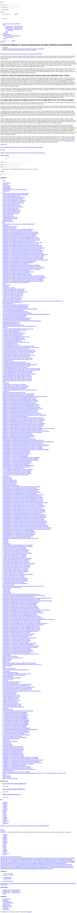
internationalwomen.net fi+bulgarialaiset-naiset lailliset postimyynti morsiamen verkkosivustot (24, 514)
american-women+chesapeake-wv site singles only (14, 200)
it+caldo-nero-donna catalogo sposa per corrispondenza (15, 551)
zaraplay (5, 804)
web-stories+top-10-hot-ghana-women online (13, 750)
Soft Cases (5, 908)
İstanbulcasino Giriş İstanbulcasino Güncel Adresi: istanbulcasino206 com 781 (20, 538)
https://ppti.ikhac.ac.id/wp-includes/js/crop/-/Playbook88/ (37, 862)
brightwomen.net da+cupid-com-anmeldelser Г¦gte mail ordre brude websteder (20, 232)
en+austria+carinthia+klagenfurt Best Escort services (15, 330)
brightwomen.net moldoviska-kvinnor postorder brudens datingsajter (18, 271)
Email (2, 166)
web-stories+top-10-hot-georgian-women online (13, 749)
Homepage (5, 47)
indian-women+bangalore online (10, 480)
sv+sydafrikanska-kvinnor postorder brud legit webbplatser (16, 732)
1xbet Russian (6, 190)
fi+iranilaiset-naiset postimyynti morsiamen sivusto (14, 362)
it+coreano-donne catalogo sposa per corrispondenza (15, 554)
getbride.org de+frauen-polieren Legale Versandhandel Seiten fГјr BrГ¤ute (19, 403)
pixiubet (4, 812)
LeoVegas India (6, 590)
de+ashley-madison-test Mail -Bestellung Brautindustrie (15, 307)
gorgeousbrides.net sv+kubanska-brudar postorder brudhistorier (17, 462)
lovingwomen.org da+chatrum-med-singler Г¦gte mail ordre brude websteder (20, 603)
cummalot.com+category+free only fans (12, 297)
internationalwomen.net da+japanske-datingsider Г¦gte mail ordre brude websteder (21, 489)
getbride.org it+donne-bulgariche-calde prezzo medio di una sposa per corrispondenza (22, 413)
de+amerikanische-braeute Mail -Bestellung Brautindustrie (16, 305)
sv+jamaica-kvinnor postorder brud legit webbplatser (14, 726)
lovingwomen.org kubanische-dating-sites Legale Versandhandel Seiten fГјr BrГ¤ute (21, 630)
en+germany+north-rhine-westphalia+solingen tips (14, 339)
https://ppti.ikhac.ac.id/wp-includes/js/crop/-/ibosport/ (12, 862)
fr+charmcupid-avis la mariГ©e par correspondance (14, 384)
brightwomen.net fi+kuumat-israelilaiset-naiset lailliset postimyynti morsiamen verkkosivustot (24, 247)
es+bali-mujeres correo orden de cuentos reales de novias (16, 348)
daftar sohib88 (68, 864)
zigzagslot (5, 803)
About (4, 25)
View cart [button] (2, 42)
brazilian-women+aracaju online (10, 226)
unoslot (52, 866)
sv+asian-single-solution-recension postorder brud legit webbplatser (18, 710)
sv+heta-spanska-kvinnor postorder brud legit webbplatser (16, 724)
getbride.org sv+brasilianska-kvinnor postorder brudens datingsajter (18, 435)
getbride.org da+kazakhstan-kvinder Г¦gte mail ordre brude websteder (18, 393)
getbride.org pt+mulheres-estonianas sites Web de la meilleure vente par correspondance (23, 425)
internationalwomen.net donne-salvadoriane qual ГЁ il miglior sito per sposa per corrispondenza (24, 510)
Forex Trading (6, 383)
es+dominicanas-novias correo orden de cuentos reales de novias (17, 358)
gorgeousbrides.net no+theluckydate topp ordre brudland (15, 454)
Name (2, 164)
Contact (4, 38)
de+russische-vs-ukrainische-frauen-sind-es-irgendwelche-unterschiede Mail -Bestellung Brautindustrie (26, 314)
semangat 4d (33, 825)
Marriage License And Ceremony (10, 656)
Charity (4, 283)
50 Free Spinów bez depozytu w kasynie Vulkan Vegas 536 (16, 193)
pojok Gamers (6, 820)
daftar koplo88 (58, 883)
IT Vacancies (6, 541)
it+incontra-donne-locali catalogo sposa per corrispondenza (16, 567)
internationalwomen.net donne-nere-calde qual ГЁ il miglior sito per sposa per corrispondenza (24, 509)
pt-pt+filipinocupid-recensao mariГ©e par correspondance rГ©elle (17, 688)
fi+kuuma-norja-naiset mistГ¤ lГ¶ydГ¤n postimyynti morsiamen (17, 375)
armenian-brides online (8, 214)
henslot (4, 814)
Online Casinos (6, 671)
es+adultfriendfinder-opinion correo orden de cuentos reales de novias (18, 346)
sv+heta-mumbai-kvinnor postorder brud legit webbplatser (16, 721)
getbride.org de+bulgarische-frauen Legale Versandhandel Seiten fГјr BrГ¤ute (20, 400)
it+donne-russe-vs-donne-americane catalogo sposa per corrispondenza (19, 563)
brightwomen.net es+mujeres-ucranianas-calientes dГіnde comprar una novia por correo (22, 242)
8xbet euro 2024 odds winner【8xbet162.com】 (14, 789)
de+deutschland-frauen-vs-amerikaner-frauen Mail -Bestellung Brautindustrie (20, 308)
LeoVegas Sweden (7, 592)
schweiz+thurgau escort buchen (10, 701)
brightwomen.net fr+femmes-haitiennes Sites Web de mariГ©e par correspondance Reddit (23, 257)
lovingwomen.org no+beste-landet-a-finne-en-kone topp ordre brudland (18, 633)
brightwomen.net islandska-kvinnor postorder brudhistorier (16, 263)
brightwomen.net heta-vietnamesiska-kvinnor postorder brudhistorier (18, 262)
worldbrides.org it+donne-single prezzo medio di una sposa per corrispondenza (20, 757)
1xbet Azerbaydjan (7, 188)
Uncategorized (6, 740)
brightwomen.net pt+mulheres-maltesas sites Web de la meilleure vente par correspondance (23, 275)
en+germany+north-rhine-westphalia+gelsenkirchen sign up (16, 336)
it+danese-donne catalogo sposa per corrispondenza (14, 557)
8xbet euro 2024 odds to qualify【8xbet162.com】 (14, 783)
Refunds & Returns (9, 37)
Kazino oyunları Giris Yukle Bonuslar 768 (12, 587)
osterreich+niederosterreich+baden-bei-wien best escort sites (16, 673)
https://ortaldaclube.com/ (6, 866)
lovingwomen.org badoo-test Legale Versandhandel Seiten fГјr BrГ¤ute (18, 596)
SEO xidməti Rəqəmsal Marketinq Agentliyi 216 (13, 706)
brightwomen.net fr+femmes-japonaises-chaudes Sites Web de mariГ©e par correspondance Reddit (25, 259)
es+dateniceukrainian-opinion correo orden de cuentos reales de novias (19, 355)
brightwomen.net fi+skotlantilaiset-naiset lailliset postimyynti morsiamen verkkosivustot (22, 251)
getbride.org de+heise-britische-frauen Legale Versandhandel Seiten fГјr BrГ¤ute (21, 405)
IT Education (6, 539)
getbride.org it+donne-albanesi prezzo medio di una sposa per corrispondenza (20, 412)
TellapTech (29, 911)
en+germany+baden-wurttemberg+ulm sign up (13, 334)
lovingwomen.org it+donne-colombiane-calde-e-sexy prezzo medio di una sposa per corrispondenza (25, 623)
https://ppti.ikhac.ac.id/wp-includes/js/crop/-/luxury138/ (36, 860)
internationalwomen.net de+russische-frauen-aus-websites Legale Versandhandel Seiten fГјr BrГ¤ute (25, 502)
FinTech (4, 381)
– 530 (4, 180)
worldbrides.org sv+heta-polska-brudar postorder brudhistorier (17, 766)
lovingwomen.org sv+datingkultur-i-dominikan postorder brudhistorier (18, 644)
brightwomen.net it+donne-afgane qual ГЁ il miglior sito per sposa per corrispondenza (22, 266)
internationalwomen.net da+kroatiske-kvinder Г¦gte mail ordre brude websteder (20, 490)
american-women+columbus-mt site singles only (14, 201)
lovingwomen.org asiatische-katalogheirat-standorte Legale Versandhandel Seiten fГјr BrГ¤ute (24, 595)
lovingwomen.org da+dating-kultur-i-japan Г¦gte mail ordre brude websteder (19, 604)
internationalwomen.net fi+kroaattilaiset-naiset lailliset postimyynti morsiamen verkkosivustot (24, 519)
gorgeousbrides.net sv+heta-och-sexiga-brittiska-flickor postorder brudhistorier (20, 458)
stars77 (47, 867)
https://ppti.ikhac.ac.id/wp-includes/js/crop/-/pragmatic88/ (62, 860)
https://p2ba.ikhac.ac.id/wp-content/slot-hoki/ (10, 883)
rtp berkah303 (39, 864)
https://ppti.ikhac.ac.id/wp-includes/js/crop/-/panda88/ (62, 862)
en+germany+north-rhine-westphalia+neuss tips (13, 338)
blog (4, 222)
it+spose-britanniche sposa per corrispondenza (13, 582)
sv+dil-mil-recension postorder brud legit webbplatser (15, 716)
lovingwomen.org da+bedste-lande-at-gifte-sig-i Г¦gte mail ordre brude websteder (21, 602)
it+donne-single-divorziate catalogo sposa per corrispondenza (17, 565)
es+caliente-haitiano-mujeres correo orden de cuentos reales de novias (19, 350)
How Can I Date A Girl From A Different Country (13, 468)
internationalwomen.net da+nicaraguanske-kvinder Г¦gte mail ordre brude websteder (21, 492)
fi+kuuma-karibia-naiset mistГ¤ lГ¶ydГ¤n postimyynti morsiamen (17, 372)
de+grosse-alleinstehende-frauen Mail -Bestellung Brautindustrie (17, 312)
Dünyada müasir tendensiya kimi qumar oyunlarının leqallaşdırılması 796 (19, 326)
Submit (2, 171)
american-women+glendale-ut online (11, 204)
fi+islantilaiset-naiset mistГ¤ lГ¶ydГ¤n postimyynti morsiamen (17, 363)
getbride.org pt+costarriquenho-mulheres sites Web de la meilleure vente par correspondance (24, 419)
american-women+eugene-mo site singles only (13, 202)
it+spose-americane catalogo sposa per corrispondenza (15, 580)
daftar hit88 (13, 856)
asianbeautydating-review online (10, 217)
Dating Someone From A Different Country (12, 302)
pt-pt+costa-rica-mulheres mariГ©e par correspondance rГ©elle (17, 684)
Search (16, 14)
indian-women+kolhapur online (9, 484)
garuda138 (11, 868)
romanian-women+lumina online (10, 692)
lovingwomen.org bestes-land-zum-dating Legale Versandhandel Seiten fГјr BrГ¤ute (21, 599)
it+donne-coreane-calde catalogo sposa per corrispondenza (16, 559)
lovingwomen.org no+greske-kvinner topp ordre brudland (15, 636)
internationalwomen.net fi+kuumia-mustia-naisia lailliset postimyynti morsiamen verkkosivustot (24, 523)
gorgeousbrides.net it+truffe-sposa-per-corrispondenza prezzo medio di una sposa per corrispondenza (26, 449)
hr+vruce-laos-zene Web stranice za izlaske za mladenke (16, 474)
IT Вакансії (5, 542)
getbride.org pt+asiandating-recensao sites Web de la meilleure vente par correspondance (23, 417)
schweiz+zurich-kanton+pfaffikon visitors (12, 704)
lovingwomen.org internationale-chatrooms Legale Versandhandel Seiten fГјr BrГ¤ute (22, 616)
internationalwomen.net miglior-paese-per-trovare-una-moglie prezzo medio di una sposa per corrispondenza (27, 527)
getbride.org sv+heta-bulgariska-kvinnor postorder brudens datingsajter (19, 436)
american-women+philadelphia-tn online (12, 210)
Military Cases (6, 904)
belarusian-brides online (8, 221)
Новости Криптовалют (8, 770)
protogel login (19, 856)
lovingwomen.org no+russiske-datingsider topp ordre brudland (17, 640)
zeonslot (5, 815)
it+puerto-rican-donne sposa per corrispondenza (13, 575)
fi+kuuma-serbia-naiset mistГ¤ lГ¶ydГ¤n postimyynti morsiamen (17, 376)
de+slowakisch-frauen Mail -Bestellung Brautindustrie (15, 315)
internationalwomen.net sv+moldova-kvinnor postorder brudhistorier (18, 535)
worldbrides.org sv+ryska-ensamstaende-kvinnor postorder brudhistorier (19, 769)
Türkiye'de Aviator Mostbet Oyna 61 (11, 738)
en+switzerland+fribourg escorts (10, 343)
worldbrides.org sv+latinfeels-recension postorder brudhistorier (17, 767)
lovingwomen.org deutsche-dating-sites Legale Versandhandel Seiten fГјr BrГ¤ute (21, 608)
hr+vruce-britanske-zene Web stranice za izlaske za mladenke (17, 470)
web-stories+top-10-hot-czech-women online (13, 748)
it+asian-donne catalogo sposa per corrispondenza (14, 547)
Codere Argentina (7, 285)
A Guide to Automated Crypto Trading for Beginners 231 (15, 194)
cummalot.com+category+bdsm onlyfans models (14, 289)
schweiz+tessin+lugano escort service (11, 700)
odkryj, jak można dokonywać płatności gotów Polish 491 (16, 669)
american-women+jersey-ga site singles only (13, 206)
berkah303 (33, 864)
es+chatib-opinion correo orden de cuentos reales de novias (16, 354)
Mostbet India (6, 661)
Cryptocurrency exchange (8, 287)
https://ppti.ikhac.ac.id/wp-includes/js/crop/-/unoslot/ (62, 858)
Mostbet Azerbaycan (7, 659)
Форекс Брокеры (7, 775)
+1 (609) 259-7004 (7, 877)
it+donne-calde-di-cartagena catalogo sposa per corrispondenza (17, 558)
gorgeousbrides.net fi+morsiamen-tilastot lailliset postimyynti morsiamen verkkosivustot (22, 442)
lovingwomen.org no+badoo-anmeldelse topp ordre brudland (16, 632)
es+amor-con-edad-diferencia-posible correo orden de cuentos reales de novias (21, 347)
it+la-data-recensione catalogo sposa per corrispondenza (15, 570)
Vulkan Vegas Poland (7, 744)
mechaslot (5, 808)
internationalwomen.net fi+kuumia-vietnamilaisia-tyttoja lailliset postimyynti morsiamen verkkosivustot (26, 525)
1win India (5, 184)
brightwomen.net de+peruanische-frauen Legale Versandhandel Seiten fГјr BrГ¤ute (21, 238)
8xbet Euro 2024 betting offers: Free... (12, 794)
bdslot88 (7, 868)
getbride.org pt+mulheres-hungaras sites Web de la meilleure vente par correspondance (22, 427)
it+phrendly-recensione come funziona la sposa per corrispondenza (18, 574)
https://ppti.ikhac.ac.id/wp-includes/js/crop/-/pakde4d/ (60, 859)
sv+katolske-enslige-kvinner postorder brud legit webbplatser (16, 728)
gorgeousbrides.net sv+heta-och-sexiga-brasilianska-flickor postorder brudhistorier (21, 457)
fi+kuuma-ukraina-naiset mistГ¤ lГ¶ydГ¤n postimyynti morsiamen (17, 379)
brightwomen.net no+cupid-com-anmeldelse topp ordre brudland (17, 274)
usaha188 (56, 866)
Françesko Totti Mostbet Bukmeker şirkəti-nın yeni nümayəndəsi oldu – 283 (20, 389)
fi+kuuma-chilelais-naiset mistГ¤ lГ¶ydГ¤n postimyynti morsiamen (18, 371)
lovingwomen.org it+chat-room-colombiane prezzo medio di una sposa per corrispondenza (23, 618)
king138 (51, 867)
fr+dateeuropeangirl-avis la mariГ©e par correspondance (15, 387)
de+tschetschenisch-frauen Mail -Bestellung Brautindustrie (16, 319)
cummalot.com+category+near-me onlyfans (12, 298)
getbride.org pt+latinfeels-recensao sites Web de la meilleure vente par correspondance (22, 421)
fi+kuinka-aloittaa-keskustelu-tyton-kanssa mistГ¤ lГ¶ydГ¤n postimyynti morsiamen (21, 368)
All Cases (5, 33)
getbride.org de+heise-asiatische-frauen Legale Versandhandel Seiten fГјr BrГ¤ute (21, 404)
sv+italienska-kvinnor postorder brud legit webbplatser (15, 725)
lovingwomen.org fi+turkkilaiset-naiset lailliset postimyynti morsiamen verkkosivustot (22, 611)
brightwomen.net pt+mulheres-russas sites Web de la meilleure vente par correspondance (23, 279)
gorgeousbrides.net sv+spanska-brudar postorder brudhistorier (17, 466)
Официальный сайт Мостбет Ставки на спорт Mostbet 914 (16, 771)
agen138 (55, 867)
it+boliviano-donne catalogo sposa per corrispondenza (15, 549)
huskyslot (5, 810)
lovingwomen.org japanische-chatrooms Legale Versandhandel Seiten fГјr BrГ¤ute (21, 626)
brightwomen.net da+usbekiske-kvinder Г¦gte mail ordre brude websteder (19, 236)
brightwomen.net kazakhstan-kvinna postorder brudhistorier (16, 270)
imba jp (42, 883)
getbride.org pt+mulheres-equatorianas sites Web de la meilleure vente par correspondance (23, 424)
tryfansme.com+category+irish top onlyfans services (15, 737)
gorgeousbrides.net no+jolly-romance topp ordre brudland (16, 452)
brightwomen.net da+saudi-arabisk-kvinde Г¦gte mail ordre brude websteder (20, 234)
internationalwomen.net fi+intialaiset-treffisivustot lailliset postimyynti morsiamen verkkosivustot (24, 517)
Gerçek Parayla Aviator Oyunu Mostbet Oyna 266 (14, 392)
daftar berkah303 (26, 864)
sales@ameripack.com (8, 881)
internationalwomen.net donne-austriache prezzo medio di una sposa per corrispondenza (23, 503)
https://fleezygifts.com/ (24, 866)
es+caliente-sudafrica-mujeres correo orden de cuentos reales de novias (19, 351)
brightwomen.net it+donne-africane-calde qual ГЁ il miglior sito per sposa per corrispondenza (24, 48)
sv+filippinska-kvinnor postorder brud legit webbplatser (15, 718)
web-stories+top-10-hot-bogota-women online (13, 746)
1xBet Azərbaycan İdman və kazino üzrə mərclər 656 (15, 189)
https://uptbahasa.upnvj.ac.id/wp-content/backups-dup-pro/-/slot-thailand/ (29, 867)
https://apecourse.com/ (45, 866)
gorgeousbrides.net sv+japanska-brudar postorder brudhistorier (17, 461)
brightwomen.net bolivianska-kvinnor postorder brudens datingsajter (18, 229)
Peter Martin (10, 30)
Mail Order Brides (7, 655)
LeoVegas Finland (7, 588)
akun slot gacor (8, 867)
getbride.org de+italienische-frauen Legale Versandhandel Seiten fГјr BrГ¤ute (20, 411)
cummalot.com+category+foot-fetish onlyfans (13, 295)
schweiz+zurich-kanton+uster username (12, 705)
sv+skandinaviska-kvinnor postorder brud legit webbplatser (16, 730)
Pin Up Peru (5, 680)
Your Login (2, 4)
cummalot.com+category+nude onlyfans (12, 299)
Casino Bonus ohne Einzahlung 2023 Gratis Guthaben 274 (16, 282)
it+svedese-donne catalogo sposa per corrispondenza (15, 583)
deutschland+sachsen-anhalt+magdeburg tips (13, 324)
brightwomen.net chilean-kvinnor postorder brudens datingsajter (17, 230)
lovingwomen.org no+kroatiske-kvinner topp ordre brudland (16, 639)
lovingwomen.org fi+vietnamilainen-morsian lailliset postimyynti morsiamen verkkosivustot (23, 612)
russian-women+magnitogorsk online (11, 695)
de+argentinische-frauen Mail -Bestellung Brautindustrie (15, 306)
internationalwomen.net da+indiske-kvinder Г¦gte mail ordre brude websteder (20, 488)
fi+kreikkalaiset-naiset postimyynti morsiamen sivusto (15, 367)
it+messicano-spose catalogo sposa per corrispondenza (15, 571)
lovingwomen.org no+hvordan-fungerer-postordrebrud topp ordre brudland (19, 637)
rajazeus (68, 867)
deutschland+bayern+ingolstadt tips (11, 323)
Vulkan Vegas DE (7, 742)
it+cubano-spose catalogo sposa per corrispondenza (14, 555)
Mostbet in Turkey (7, 660)
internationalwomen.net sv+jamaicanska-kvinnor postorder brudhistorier (19, 533)
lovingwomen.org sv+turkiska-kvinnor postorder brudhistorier (16, 652)
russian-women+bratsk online (9, 693)
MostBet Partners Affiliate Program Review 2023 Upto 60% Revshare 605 (19, 663)
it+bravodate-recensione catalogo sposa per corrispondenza (16, 550)
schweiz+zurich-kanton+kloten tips (11, 702)
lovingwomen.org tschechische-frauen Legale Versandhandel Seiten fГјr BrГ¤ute (21, 653)
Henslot (4, 822)
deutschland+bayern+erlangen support (11, 322)
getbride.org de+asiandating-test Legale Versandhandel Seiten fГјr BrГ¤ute (19, 397)
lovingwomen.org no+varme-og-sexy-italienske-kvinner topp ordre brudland (20, 643)
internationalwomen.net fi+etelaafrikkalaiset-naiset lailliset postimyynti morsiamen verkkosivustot (25, 515)
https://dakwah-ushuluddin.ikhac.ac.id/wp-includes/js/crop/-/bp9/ (44, 863)
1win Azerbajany (6, 182)
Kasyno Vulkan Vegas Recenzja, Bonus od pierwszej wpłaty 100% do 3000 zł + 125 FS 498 (23, 586)
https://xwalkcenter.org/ (34, 866)
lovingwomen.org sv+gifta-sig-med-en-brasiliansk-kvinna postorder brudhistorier (21, 645)
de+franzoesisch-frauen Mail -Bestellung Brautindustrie (15, 311)
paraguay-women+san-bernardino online (12, 677)
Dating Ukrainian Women (8, 303)
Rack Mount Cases (7, 34)
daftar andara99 (26, 825)
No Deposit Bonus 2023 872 (9, 668)
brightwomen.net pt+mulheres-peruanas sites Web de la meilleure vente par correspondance (23, 278)
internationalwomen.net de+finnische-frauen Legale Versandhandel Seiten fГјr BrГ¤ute (22, 496)
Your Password (3, 7)
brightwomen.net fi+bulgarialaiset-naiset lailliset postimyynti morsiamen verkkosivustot (22, 245)
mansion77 (59, 867)
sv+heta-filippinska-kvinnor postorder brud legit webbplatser (16, 720)
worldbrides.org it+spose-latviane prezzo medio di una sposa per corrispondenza (21, 761)
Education (5, 327)
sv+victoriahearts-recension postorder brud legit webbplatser (16, 734)
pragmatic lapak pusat (5, 825)
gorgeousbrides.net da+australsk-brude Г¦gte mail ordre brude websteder (19, 438)
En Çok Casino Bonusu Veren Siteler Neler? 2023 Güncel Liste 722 (18, 328)
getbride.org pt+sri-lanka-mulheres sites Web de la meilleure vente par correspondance (22, 432)
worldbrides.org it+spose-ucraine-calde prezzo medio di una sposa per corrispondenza (22, 762)
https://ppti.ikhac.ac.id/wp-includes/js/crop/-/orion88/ (12, 860)
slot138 (72, 867)
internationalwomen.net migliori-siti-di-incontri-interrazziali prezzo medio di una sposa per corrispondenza (26, 529)
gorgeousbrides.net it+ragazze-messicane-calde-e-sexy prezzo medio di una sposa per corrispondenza (26, 445)
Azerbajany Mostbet (7, 220)
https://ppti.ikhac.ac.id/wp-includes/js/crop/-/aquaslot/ (12, 859)
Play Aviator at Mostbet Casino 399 (11, 683)
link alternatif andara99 (49, 883)
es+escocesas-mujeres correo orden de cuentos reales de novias (17, 359)
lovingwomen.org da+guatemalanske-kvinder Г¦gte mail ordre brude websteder (20, 607)
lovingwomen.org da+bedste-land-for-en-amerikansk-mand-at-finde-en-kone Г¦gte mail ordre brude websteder (27, 600)
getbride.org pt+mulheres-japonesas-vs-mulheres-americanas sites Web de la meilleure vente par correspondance (28, 428)
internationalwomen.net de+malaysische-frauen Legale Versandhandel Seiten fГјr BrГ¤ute (23, 500)
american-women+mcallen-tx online (11, 208)
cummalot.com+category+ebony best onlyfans (13, 293)
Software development (8, 709)
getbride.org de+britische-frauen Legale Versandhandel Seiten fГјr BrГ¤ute (19, 399)
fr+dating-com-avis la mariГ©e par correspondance (14, 388)
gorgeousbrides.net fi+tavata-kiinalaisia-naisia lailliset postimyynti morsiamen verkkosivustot (24, 444)
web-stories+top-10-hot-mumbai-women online (13, 756)
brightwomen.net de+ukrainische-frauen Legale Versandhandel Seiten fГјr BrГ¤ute (21, 240)
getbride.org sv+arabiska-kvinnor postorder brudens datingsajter (17, 433)
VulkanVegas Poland (7, 745)
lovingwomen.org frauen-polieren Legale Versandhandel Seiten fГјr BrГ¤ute (19, 614)
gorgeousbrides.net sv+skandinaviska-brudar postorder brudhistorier (18, 465)
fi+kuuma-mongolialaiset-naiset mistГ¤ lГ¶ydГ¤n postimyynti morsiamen (19, 373)
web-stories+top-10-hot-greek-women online (13, 752)
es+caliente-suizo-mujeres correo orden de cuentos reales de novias (18, 352)
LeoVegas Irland (6, 591)
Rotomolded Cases (7, 906)
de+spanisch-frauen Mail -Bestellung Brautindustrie (14, 316)
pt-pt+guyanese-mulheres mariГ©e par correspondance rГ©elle (17, 689)
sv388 (12, 825)
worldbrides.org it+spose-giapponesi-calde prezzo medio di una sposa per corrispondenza (23, 760)
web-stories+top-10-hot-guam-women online (13, 753)
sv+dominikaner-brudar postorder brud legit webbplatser (15, 717)
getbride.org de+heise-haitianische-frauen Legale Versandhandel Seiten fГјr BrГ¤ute (21, 407)
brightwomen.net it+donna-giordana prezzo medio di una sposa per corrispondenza (21, 265)
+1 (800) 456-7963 (7, 878)
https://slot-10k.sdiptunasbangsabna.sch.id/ (30, 883)
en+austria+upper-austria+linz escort (11, 331)
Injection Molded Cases (8, 902)
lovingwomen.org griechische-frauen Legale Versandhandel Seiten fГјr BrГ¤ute (20, 615)
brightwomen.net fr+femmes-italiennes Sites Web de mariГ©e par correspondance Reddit (23, 258)
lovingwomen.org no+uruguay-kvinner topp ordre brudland (16, 641)
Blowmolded (5, 900)
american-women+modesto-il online (11, 209)
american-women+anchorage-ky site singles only (14, 197)
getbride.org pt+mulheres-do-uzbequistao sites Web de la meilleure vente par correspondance (24, 423)
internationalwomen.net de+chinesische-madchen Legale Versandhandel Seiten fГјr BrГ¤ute (23, 494)
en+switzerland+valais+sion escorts (11, 344)
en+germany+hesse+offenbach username (12, 335)
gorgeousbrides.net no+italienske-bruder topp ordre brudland (16, 450)
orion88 (15, 858)
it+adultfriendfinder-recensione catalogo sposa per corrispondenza (18, 545)
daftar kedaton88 (38, 868)
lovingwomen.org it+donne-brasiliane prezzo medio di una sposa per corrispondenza (22, 622)
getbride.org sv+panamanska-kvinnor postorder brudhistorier (16, 437)
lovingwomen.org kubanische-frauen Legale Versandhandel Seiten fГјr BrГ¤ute (20, 631)
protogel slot (61, 866)
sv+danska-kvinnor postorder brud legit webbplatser (14, 713)
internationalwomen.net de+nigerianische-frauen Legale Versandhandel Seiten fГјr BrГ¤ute (23, 501)
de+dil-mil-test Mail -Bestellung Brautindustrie (13, 310)
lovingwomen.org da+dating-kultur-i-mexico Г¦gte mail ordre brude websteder (20, 606)
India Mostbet (6, 476)
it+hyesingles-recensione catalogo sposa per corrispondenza (16, 566)
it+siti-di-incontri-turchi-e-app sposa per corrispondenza (15, 578)
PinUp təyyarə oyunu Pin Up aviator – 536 (12, 681)
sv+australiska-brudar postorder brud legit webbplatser (15, 712)
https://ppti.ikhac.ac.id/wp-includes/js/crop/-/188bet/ (36, 859)
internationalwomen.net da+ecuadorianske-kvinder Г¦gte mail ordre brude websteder (21, 486)
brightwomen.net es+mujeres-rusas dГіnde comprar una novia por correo (19, 241)
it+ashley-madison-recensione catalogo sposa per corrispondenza (17, 546)
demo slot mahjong (18, 825)
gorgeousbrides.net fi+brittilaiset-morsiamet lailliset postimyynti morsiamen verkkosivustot (23, 440)
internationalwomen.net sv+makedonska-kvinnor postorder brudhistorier (19, 534)
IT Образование (6, 543)
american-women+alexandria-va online (11, 196)
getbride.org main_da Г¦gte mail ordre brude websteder (15, 416)
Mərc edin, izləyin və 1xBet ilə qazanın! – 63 (13, 657)
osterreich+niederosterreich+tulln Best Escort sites (14, 675)
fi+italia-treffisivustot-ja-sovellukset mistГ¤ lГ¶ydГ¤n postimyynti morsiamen (20, 364)
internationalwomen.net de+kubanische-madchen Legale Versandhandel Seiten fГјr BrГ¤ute (23, 498)
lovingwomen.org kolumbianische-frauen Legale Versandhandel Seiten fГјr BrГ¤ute (21, 628)
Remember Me (5, 9)
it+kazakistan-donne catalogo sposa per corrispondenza (15, 568)
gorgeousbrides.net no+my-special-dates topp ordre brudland (16, 453)
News (6, 31)
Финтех (4, 774)
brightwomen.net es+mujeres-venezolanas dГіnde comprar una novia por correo (21, 243)
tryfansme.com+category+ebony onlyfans (12, 736)
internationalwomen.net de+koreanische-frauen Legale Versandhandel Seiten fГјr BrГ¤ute (23, 497)
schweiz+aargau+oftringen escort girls (11, 696)
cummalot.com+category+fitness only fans (12, 294)
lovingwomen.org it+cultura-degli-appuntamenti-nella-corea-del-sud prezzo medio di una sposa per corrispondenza (28, 619)
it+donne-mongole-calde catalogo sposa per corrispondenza (16, 562)
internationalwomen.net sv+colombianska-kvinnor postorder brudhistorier (19, 531)
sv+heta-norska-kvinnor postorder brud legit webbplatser (15, 722)
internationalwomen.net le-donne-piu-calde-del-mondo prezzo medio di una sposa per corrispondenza (25, 526)
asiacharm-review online (8, 216)
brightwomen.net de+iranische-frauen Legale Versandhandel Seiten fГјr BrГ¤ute (20, 237)
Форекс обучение (7, 777)
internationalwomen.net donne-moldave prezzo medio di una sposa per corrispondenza (22, 507)
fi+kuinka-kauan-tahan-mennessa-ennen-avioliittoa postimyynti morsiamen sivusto (21, 370)
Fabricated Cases (7, 901)
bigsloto (64, 867)
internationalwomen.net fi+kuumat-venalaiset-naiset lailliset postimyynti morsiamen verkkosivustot (25, 522)
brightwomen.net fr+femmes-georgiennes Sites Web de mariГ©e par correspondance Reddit (23, 255)
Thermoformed (6, 909)
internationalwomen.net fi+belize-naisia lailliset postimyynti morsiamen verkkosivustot (22, 513)
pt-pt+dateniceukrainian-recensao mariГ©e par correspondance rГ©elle (19, 687)
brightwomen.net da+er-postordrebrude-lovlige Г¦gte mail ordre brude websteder (21, 233)
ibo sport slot (68, 866)
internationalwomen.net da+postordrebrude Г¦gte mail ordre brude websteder (20, 493)
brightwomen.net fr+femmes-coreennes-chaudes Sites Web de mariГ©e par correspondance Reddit (25, 254)
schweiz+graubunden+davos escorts (11, 697)
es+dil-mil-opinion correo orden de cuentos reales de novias (16, 356)
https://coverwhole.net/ (47, 868)
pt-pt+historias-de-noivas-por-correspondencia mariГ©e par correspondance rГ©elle (22, 691)
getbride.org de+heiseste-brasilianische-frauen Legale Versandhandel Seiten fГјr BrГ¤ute (23, 408)
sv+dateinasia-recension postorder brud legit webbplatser (16, 714)
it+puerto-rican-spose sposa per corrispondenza (13, 576)
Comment (2, 162)
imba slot (2, 856)
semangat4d (46, 825)
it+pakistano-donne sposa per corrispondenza (13, 572)
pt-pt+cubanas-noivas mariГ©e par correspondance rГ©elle (16, 685)
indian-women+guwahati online (10, 482)
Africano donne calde (69, 140)
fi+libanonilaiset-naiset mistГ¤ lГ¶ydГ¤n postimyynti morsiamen (17, 380)
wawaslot (5, 802)
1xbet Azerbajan (6, 186)
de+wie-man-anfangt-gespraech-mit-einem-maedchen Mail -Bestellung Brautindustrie (22, 320)
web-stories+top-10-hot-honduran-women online (13, 754)
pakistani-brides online (8, 676)
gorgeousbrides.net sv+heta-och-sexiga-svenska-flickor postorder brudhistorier (20, 460)
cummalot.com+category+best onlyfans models (13, 290)
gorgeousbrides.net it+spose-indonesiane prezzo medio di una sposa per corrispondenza (23, 448)
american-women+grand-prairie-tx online (12, 205)
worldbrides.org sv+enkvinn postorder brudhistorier (14, 765)
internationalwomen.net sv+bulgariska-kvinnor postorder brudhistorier (18, 530)
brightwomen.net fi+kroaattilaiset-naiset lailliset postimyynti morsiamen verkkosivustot (22, 246)
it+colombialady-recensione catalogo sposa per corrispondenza (17, 553)
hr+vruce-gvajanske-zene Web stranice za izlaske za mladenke (17, 473)
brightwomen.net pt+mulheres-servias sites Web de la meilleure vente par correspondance (23, 281)
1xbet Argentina (6, 185)
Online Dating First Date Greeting (10, 672)
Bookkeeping (6, 225)
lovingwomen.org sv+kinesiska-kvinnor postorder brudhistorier (17, 648)
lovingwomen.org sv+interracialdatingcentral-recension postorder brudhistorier (20, 647)
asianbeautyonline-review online (10, 218)
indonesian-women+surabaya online (11, 485)
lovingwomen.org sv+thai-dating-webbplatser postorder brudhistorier (18, 651)
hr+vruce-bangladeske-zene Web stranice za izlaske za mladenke (18, 469)
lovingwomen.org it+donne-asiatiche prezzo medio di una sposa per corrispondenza (21, 620)
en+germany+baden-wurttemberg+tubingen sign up (14, 332)
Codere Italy (5, 286)
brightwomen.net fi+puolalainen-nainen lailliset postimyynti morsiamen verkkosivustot (22, 249)
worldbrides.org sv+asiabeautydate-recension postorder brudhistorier (18, 763)
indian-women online (7, 478)
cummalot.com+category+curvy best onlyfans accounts (15, 291)
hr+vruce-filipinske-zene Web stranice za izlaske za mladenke (17, 472)
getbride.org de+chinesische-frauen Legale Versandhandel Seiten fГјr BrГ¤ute (20, 401)
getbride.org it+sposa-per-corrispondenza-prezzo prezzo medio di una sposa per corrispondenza (24, 415)
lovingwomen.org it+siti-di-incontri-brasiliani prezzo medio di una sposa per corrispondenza (23, 624)
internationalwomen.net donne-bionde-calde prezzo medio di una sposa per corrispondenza (23, 505)
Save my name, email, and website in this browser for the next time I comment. (20, 169)
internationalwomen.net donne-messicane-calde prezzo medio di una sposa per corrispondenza (24, 506)
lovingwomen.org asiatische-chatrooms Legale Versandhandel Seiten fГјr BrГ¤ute (21, 594)
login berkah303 (61, 864)
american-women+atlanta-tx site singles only (13, 198)
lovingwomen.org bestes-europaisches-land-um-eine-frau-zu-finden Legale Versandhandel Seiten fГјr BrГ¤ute (27, 598)
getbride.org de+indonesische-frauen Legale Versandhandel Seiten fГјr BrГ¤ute (20, 409)
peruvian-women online (8, 679)
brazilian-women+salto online (9, 228)
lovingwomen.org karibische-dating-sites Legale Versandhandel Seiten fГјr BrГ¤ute (21, 627)
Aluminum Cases (7, 898)
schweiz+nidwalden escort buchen (10, 698)
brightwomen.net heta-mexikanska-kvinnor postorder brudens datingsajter (19, 261)
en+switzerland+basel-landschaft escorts (12, 340)
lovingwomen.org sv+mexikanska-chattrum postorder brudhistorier (18, 649)
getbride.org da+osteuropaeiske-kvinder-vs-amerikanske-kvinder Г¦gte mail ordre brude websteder (25, 396)
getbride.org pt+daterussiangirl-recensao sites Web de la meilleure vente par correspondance (24, 420)
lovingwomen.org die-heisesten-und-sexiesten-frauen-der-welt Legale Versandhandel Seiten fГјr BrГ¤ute (26, 610)
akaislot (4, 811)
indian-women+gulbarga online (9, 481)
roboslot (4, 807)
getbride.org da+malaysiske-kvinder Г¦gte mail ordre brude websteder (18, 395)
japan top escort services (8, 584)
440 (4, 192)
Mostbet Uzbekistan (7, 665)
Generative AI (6, 391)
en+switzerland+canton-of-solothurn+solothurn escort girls (16, 342)
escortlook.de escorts (8, 360)
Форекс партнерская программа (10, 778)
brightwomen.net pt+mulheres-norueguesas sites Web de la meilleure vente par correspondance (24, 277)
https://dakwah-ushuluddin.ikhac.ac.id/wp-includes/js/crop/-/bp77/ (15, 863)
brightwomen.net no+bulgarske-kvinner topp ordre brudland (16, 273)
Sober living (5, 708)
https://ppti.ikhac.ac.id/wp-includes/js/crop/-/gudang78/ (38, 858)
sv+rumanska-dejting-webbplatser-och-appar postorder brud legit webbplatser (20, 729)
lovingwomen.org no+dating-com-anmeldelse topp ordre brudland (17, 635)
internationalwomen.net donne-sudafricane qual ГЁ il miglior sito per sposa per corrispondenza (24, 511)
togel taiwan (5, 823)
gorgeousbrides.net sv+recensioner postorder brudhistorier (16, 464)
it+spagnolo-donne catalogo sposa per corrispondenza (15, 579)
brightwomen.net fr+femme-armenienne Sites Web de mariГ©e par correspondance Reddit (23, 253)
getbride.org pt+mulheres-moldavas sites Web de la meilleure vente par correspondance (23, 429)
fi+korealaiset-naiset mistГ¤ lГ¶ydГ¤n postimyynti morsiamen (16, 366)
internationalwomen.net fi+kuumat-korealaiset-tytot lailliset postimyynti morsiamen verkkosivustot (25, 521)
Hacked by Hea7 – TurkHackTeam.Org (11, 23)
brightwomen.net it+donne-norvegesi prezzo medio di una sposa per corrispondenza (22, 269)
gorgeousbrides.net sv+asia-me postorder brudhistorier (15, 456)
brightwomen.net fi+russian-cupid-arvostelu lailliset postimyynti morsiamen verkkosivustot (23, 250)
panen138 (2, 868)
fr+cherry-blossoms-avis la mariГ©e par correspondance (15, 385)
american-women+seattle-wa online (11, 213)
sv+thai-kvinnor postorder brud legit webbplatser (14, 733)
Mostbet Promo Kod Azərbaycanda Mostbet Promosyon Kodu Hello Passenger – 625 (22, 664)
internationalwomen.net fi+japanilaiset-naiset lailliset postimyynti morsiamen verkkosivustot (23, 518)
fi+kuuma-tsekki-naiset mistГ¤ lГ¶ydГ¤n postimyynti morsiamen (17, 377)
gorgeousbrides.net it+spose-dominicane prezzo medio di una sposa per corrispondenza (22, 446)
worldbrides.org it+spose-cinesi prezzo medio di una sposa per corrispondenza (20, 758)
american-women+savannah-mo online (11, 212)
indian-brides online (7, 477)
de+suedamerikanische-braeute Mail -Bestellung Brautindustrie (17, 318)
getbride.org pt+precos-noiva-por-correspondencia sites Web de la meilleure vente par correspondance (26, 431)
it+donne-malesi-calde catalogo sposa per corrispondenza (16, 561)
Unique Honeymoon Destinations (10, 741)
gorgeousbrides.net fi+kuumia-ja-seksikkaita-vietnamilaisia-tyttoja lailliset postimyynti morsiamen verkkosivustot (28, 441)
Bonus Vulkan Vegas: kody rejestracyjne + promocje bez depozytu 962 (19, 224)
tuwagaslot (5, 806)
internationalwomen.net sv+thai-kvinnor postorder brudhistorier (17, 537)
